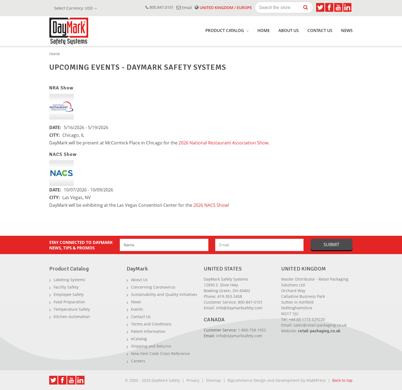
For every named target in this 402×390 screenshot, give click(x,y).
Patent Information (148, 331)
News (347, 30)
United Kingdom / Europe (225, 7)
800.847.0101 (161, 7)
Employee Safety (69, 294)
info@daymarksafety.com (239, 307)
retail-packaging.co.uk (319, 331)
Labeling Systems (69, 279)
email (186, 7)
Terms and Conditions (151, 324)
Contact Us (319, 30)
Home (263, 30)
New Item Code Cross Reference (160, 353)
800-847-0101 (250, 302)
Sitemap (213, 380)
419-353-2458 (229, 296)
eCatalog (139, 338)
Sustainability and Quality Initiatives (164, 294)
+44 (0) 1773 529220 (307, 319)
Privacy (193, 380)
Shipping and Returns (151, 346)
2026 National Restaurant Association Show (223, 143)
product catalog (225, 30)
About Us (288, 30)
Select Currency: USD (74, 8)
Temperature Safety (72, 309)
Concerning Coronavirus (153, 287)
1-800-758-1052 (252, 330)
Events (137, 309)
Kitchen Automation (72, 316)
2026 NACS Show (210, 205)
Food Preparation (69, 301)
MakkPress (316, 380)
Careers (138, 360)
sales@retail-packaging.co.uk (319, 325)
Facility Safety (66, 287)
